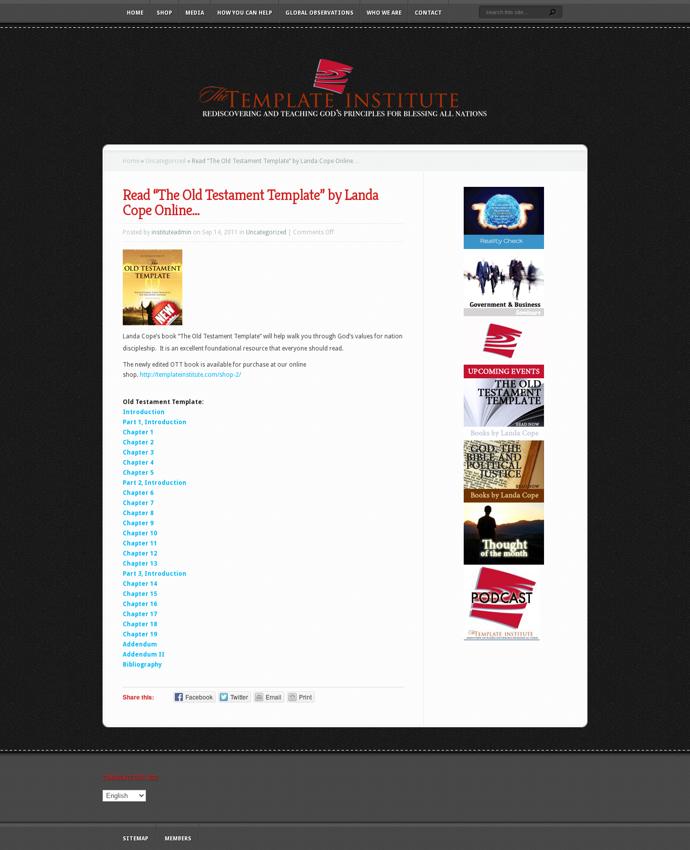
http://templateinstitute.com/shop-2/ (190, 374)
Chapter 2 (138, 442)
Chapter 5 (138, 472)
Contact (428, 13)
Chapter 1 (138, 432)
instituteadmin (171, 232)
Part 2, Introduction (154, 482)
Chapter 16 (140, 604)
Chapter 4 (138, 462)
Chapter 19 (140, 634)
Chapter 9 (138, 523)
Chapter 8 (138, 513)
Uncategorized (165, 161)
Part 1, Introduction (154, 422)
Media (194, 13)
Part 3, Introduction (154, 573)
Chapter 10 (140, 533)
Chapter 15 (140, 593)
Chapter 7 (138, 503)
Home (135, 13)
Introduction (144, 412)
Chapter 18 (140, 624)
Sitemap (136, 838)
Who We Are (384, 13)
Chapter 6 (138, 492)
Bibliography (142, 664)
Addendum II (144, 654)
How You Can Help (244, 13)
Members (178, 838)
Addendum (140, 644)
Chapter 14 (140, 583)
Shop (164, 13)
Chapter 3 (138, 452)
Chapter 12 (140, 553)
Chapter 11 (140, 543)
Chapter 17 (140, 614)
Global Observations (319, 13)
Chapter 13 (140, 563)
